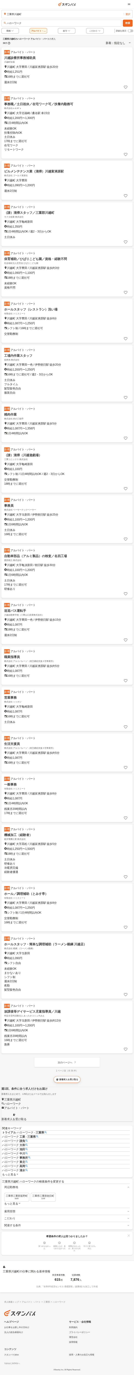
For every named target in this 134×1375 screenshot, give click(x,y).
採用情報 (73, 1342)
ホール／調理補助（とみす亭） (26, 894)
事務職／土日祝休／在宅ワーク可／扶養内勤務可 (38, 104)
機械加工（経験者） (18, 835)
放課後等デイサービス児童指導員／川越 (32, 1011)
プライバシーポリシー (79, 1332)
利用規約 (73, 1327)
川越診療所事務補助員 (20, 58)
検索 (127, 23)
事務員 (9, 505)
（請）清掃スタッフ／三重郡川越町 (29, 212)
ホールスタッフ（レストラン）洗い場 (31, 309)
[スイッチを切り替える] (130, 30)
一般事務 (10, 784)
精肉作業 (10, 414)
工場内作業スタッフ (18, 355)
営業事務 (10, 697)
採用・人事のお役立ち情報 (81, 1354)
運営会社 (73, 1337)
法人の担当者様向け (13, 1332)
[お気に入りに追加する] (125, 87)
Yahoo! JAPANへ (12, 1363)
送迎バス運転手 (15, 610)
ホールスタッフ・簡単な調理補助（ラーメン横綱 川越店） (45, 944)
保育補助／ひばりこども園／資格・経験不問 (35, 259)
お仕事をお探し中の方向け (16, 1327)
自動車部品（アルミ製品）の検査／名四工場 (35, 556)
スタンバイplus (11, 1354)
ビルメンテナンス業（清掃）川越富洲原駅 (34, 171)
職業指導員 (12, 657)
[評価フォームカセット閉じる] (128, 1235)
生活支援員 (12, 744)
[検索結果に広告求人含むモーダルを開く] (9, 43)
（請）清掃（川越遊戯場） (23, 455)
